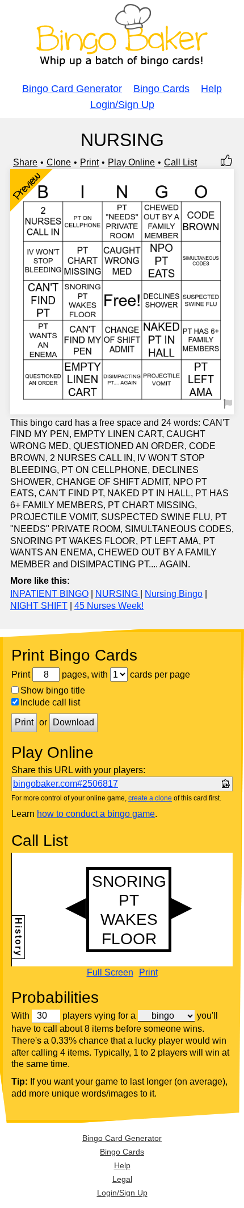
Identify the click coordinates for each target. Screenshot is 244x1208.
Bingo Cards (161, 88)
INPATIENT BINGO (49, 594)
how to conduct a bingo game (96, 814)
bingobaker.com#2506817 (65, 783)
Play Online (131, 162)
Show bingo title (52, 690)
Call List (180, 162)
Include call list (50, 702)
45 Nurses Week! (109, 606)
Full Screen (110, 972)
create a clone (150, 798)
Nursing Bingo (174, 594)
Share (25, 162)
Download (73, 722)
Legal (122, 1179)
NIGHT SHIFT (39, 606)
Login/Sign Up (122, 104)
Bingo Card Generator (72, 88)
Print (89, 162)
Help (211, 88)
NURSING (117, 594)
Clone (59, 162)
